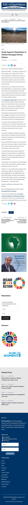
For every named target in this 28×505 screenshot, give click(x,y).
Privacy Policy (19, 501)
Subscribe (6, 318)
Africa (2, 49)
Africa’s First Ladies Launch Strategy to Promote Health (12, 387)
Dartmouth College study (10, 100)
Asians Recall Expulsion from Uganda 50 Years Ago (13, 395)
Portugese (3, 467)
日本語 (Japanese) (5, 481)
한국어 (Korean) (5, 484)
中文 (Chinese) (4, 477)
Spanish (3, 470)
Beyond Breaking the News (9, 304)
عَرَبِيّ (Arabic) (4, 474)
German (3, 463)
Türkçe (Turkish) (5, 472)
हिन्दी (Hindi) (3, 479)
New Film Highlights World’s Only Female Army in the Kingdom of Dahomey (7, 220)
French (3, 460)
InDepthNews (4, 60)
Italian (2, 465)
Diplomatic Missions (8, 302)
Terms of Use (8, 501)
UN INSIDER (6, 437)
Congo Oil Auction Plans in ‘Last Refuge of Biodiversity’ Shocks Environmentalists (20, 220)
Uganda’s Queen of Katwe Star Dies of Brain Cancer (12, 404)
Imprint (14, 501)
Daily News (5, 305)
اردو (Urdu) (3, 486)
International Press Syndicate (8, 191)
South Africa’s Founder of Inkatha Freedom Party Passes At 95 (11, 379)
